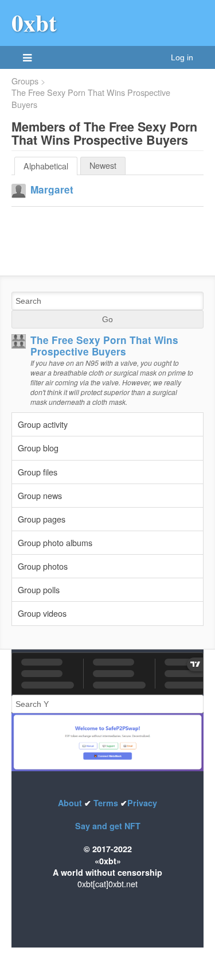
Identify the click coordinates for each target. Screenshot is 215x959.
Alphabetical (46, 166)
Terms (105, 803)
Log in (182, 57)
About (71, 803)
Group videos (42, 613)
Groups (24, 81)
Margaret (51, 189)
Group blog (38, 448)
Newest (102, 165)
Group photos (43, 566)
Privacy (142, 803)
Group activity (43, 424)
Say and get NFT (107, 826)
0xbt (34, 22)
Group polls (39, 589)
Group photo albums (55, 542)
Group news (40, 495)
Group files (37, 472)
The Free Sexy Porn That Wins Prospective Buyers (90, 98)
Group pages (41, 519)
